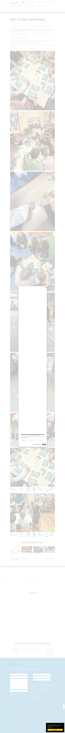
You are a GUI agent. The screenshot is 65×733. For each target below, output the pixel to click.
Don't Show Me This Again (37, 444)
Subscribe (44, 444)
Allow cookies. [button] (55, 729)
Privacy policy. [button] (50, 727)
